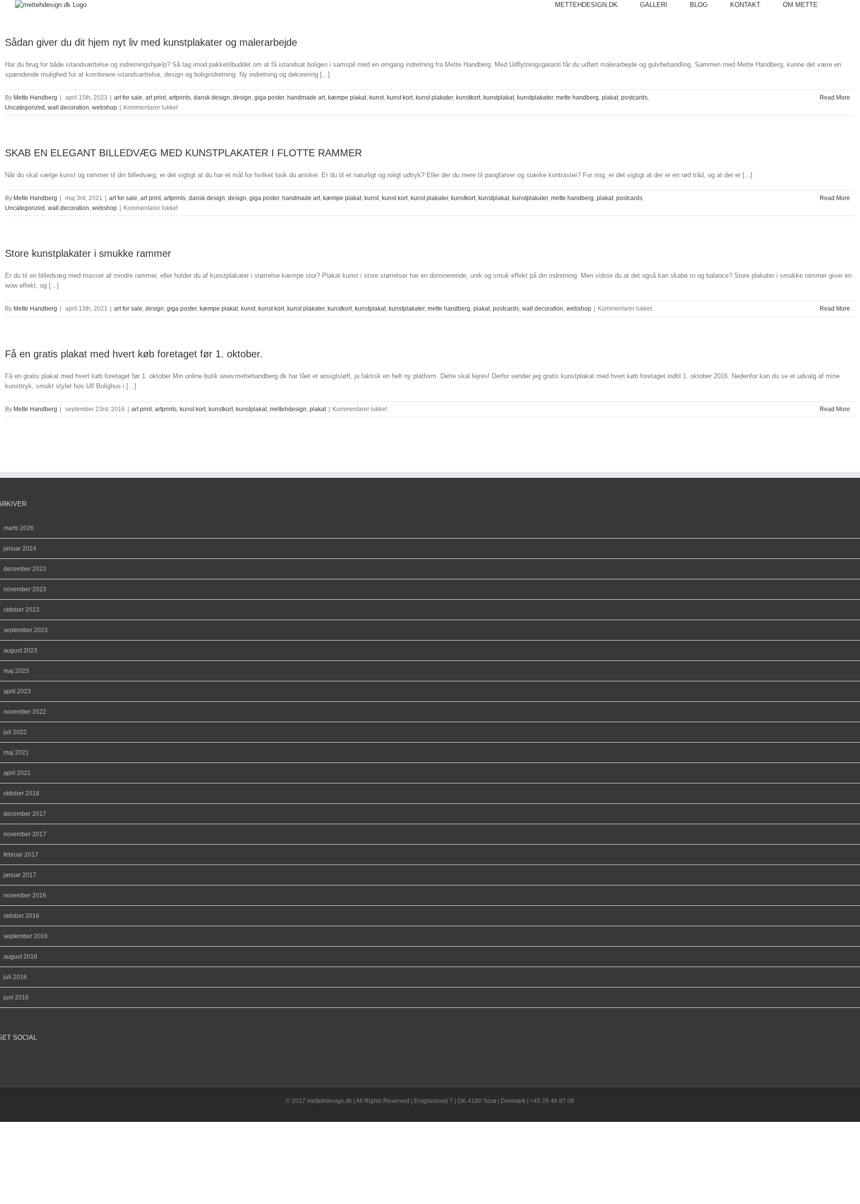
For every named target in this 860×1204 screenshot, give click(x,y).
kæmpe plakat (347, 97)
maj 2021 (16, 752)
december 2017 (24, 813)
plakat (610, 97)
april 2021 (17, 772)
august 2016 (20, 956)
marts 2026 (18, 528)
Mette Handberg (35, 97)
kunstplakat (498, 97)
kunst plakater (434, 97)
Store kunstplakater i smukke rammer (88, 253)
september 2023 (25, 630)
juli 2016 (15, 977)
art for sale (128, 97)
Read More (835, 97)
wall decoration (68, 107)
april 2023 (17, 691)
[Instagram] (8, 1061)
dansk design (212, 97)
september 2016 (25, 936)
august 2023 (20, 650)
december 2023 (24, 568)
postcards (634, 97)
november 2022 (24, 711)
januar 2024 (19, 548)
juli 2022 (15, 732)
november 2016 (24, 895)
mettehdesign (288, 409)
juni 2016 (16, 997)
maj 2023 (16, 670)
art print (155, 97)
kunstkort (468, 97)
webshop (104, 107)
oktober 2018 (21, 793)
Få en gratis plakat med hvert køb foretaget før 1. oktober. (134, 353)
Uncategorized (25, 107)
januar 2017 (19, 875)
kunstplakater (535, 97)
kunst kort (400, 97)
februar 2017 (20, 854)
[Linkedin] (32, 1061)
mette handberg (577, 97)
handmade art (306, 97)
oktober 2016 (21, 915)
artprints (180, 97)
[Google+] (24, 1061)
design (242, 97)
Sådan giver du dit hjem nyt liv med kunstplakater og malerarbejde (151, 42)
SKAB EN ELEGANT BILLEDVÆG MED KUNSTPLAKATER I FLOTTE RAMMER (183, 152)
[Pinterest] (16, 1061)
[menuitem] (597, 5)
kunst (376, 97)
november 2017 (24, 834)
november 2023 (24, 589)
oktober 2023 (21, 609)
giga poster (269, 97)
